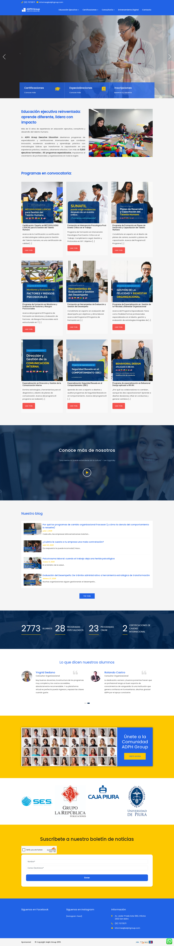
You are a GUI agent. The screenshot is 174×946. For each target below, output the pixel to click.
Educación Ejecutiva (68, 10)
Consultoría (107, 10)
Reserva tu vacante (123, 92)
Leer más (29, 250)
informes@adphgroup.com (51, 2)
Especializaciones (80, 88)
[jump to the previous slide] (4, 57)
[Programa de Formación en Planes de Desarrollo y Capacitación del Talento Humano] (132, 202)
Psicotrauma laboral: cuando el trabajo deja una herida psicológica (79, 558)
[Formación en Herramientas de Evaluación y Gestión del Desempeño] (87, 281)
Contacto (146, 10)
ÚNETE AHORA (135, 756)
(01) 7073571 (29, 2)
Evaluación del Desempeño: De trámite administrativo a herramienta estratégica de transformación (96, 575)
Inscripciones (123, 88)
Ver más (87, 596)
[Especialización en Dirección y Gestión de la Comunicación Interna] (42, 360)
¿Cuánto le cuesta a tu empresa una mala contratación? (73, 541)
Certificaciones (90, 10)
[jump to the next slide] (170, 57)
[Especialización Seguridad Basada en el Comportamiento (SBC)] (87, 360)
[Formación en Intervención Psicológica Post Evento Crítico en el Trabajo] (87, 202)
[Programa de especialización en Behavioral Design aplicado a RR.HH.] (132, 360)
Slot (33, 942)
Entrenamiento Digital (128, 10)
